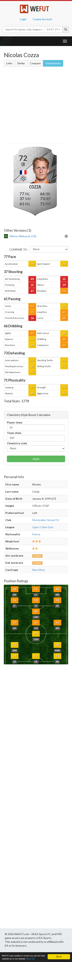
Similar (21, 63)
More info (30, 958)
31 (32, 285)
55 (36, 589)
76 (64, 264)
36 (32, 318)
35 (64, 279)
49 (32, 279)
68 (64, 333)
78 (32, 264)
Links (9, 63)
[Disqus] (36, 801)
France (36, 534)
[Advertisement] (36, 106)
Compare (35, 63)
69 (64, 306)
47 (32, 291)
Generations (53, 63)
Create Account (42, 19)
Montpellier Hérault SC (46, 520)
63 (64, 312)
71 (64, 366)
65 (32, 366)
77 (32, 387)
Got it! (58, 956)
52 (32, 306)
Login (23, 19)
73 (32, 372)
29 (64, 285)
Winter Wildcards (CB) (23, 236)
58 (14, 600)
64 (64, 339)
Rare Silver (38, 569)
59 (32, 312)
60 (64, 318)
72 (64, 393)
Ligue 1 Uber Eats (42, 527)
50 (64, 291)
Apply (36, 458)
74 (32, 339)
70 (64, 387)
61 (32, 333)
